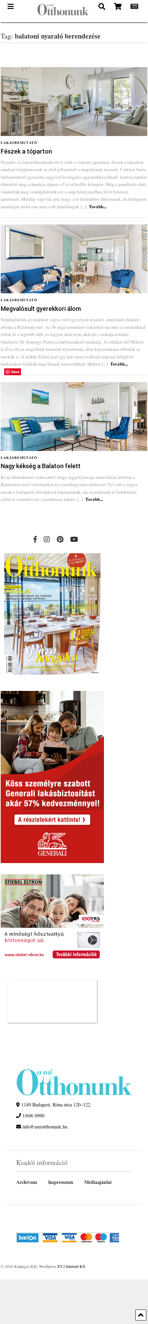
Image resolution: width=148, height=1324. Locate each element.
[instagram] (47, 539)
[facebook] (35, 539)
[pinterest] (60, 539)
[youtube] (74, 539)
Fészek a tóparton (26, 151)
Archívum (26, 1182)
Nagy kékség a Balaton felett (41, 466)
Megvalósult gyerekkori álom (41, 308)
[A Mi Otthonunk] (59, 11)
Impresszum (60, 1182)
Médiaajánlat (98, 1182)
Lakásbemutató (19, 142)
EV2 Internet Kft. (71, 1266)
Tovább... (97, 206)
